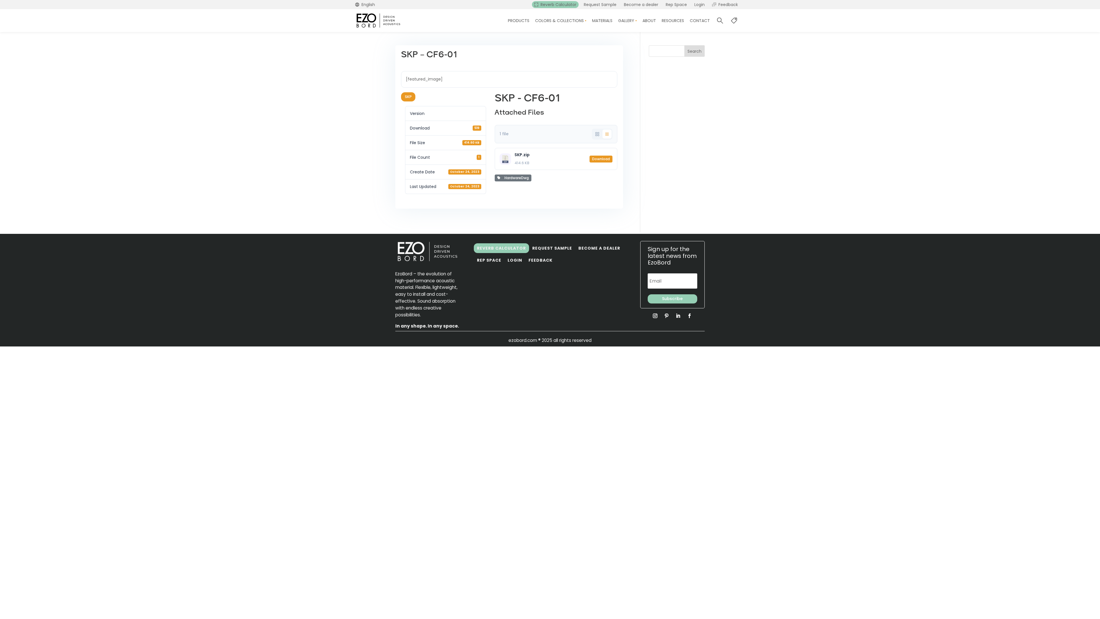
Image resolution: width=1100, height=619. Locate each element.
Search (695, 51)
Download (601, 158)
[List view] (607, 134)
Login (515, 260)
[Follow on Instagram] (655, 315)
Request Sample (552, 248)
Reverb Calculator (501, 248)
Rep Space (489, 260)
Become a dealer (599, 248)
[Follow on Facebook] (689, 315)
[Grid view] (597, 134)
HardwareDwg (516, 177)
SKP (408, 96)
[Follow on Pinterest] (666, 315)
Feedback (541, 260)
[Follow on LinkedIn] (678, 315)
